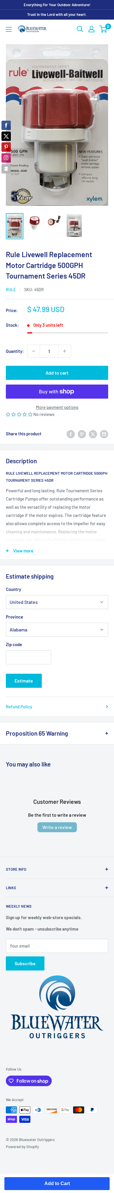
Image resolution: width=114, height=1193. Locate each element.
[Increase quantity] (64, 351)
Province (14, 616)
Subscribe (25, 963)
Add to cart (57, 372)
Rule (11, 289)
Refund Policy (19, 706)
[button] (19, 414)
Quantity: (15, 351)
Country (13, 589)
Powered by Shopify (22, 1146)
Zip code (14, 644)
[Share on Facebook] (71, 433)
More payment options (57, 407)
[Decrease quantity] (33, 351)
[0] (103, 29)
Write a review (57, 827)
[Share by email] (104, 433)
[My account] (91, 29)
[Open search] (80, 29)
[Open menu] (9, 29)
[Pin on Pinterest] (82, 433)
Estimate (24, 680)
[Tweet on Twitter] (93, 433)
